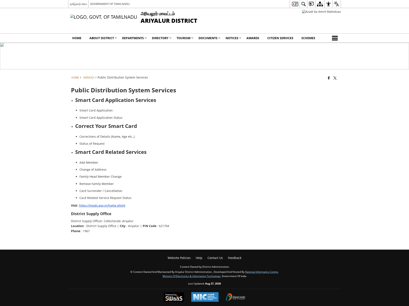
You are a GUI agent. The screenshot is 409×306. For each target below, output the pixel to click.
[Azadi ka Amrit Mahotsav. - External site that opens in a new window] (321, 12)
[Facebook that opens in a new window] (328, 78)
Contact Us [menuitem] (215, 258)
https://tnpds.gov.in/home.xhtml (102, 205)
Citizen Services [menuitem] (280, 38)
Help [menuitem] (199, 258)
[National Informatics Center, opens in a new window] (205, 297)
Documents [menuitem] (208, 38)
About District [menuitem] (101, 38)
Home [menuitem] (76, 38)
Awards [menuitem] (252, 38)
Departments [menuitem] (133, 38)
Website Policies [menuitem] (179, 258)
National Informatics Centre (261, 271)
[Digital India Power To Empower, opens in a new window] (236, 297)
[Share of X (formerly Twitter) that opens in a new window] (335, 78)
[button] (336, 38)
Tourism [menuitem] (183, 38)
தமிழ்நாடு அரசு (78, 4)
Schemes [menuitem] (308, 38)
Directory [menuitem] (160, 38)
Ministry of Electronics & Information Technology (191, 276)
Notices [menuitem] (232, 38)
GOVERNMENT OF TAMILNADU (110, 4)
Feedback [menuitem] (234, 258)
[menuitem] (295, 4)
